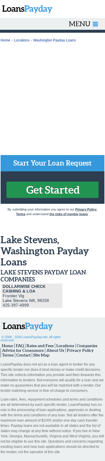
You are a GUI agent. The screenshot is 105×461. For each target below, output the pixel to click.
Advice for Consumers (23, 350)
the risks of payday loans (68, 214)
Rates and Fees (40, 345)
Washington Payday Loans (54, 40)
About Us (55, 350)
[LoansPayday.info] (26, 9)
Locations (21, 40)
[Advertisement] (52, 99)
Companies (87, 345)
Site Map (41, 355)
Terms (20, 214)
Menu (79, 24)
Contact (23, 355)
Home (5, 40)
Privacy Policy (86, 209)
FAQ (20, 345)
